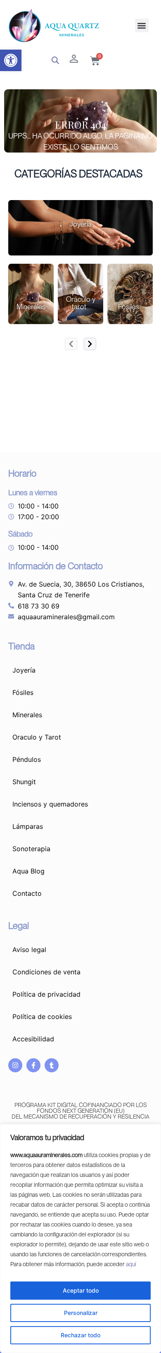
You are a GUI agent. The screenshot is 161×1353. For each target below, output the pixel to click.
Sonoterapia (31, 849)
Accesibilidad (33, 1039)
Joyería (24, 670)
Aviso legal (29, 949)
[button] (10, 60)
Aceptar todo (81, 1290)
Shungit (24, 782)
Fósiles (22, 692)
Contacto (27, 893)
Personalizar (80, 1312)
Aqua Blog (28, 871)
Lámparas (27, 826)
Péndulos (26, 759)
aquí (131, 1264)
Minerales (27, 715)
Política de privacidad (46, 994)
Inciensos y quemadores (50, 804)
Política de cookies (42, 1016)
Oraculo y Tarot (36, 737)
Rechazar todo (80, 1335)
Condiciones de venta (46, 972)
